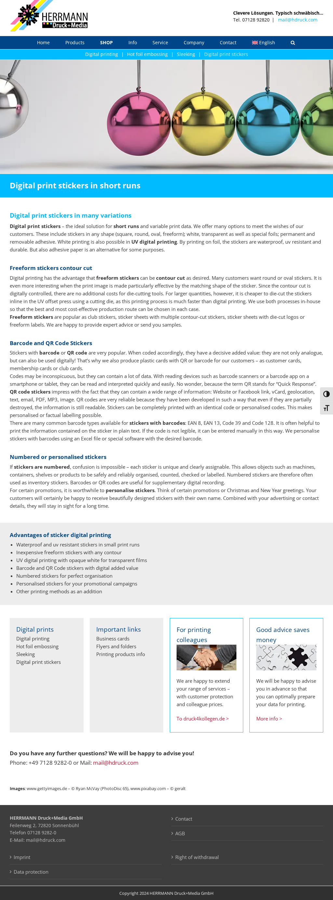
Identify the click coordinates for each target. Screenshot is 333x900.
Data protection (31, 871)
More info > (269, 718)
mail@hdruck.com (297, 20)
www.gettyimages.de (47, 788)
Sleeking (186, 54)
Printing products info (120, 654)
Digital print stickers (226, 54)
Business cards (112, 638)
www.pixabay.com (148, 788)
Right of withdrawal (197, 857)
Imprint (22, 857)
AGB (180, 833)
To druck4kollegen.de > (203, 718)
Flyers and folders (116, 646)
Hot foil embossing (147, 54)
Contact (183, 818)
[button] (293, 42)
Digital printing (101, 54)
